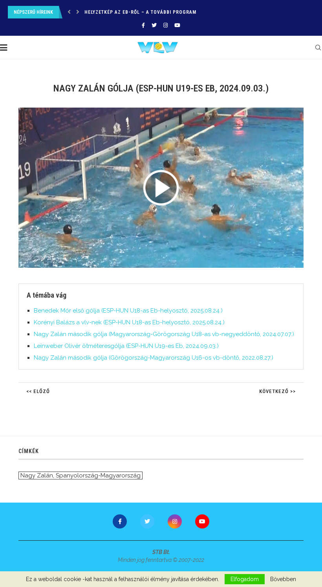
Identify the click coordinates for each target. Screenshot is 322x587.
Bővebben (283, 579)
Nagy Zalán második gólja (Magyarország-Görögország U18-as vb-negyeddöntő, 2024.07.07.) (164, 334)
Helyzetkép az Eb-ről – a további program (140, 12)
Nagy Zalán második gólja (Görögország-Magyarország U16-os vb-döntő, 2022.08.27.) (153, 357)
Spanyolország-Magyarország (98, 475)
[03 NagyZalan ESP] (164, 110)
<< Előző (38, 391)
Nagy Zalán (36, 475)
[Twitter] (154, 25)
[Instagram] (165, 25)
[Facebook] (143, 25)
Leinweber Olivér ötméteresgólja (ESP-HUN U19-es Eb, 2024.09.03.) (126, 345)
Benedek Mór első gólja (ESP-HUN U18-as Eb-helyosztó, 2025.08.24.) (128, 310)
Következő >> (277, 391)
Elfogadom (245, 579)
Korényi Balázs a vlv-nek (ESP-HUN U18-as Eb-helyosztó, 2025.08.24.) (129, 322)
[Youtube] (177, 25)
